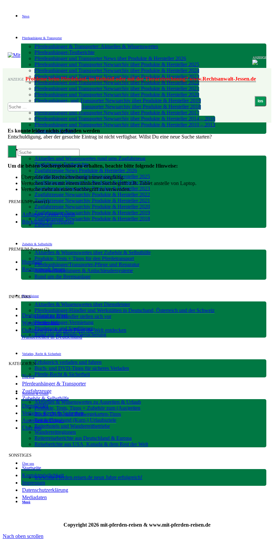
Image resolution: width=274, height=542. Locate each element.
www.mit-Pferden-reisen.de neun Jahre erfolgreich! (88, 477)
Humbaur (32, 262)
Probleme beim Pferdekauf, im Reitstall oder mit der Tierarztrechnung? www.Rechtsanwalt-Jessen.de (140, 79)
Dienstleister (35, 406)
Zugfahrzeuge (36, 391)
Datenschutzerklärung (45, 490)
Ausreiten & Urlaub (43, 420)
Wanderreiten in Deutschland (51, 337)
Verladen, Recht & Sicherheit (53, 413)
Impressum (33, 482)
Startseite (31, 468)
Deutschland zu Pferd (44, 315)
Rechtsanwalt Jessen (43, 269)
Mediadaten (34, 497)
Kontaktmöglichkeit (43, 475)
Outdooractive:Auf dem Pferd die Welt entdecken (74, 330)
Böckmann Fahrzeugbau (48, 221)
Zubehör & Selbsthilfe (45, 398)
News (28, 376)
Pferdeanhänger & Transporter (54, 383)
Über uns (31, 428)
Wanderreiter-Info (40, 323)
